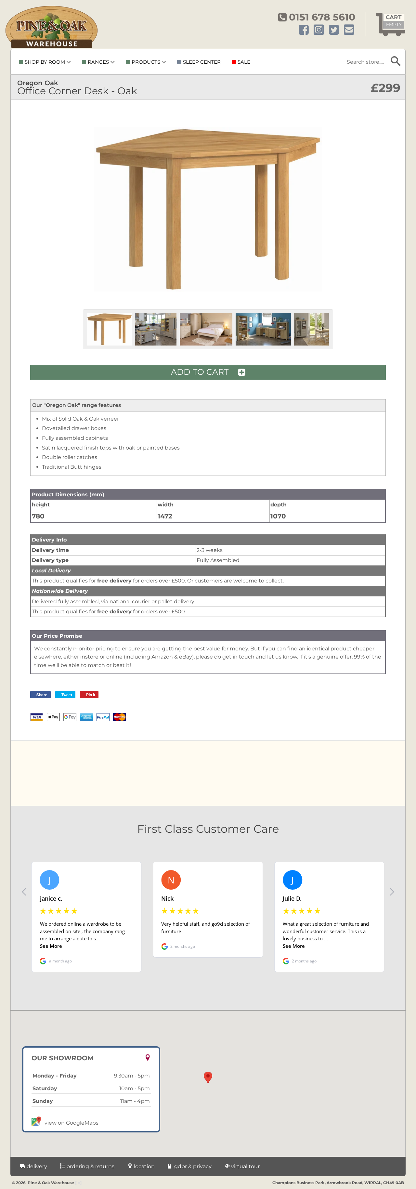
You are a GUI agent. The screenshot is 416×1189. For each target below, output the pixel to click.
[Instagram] (319, 30)
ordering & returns (89, 1166)
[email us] (349, 30)
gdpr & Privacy (192, 1166)
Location (144, 1166)
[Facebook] (304, 30)
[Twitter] (334, 30)
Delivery (36, 1166)
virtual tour (245, 1166)
